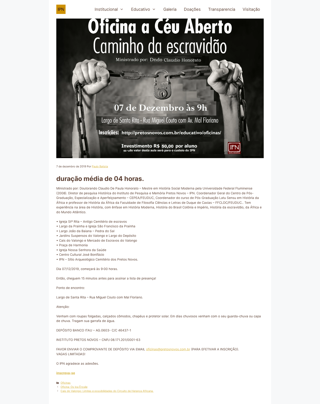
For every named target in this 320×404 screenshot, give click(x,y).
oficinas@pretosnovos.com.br (168, 349)
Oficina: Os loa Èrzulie (74, 386)
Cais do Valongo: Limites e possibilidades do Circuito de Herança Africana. (107, 390)
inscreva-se (65, 373)
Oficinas (66, 382)
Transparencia (221, 9)
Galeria (169, 9)
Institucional (106, 9)
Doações (192, 9)
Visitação (251, 9)
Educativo (140, 9)
